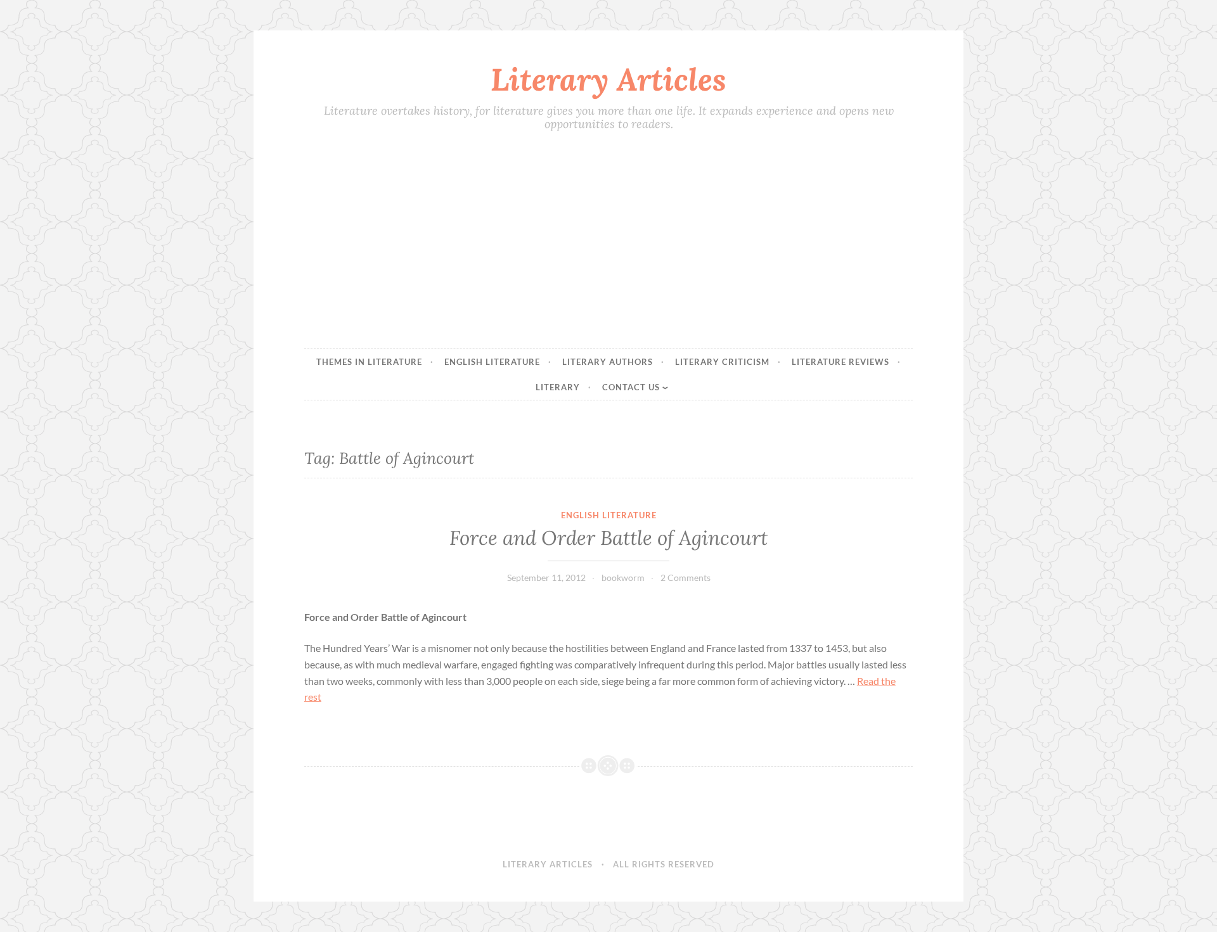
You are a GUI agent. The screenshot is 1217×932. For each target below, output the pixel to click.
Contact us (631, 387)
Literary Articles (608, 79)
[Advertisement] (608, 241)
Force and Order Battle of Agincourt (608, 538)
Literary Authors (607, 362)
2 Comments (685, 577)
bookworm (623, 577)
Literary (558, 387)
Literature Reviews (840, 362)
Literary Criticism (722, 362)
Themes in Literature (369, 362)
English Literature (492, 362)
